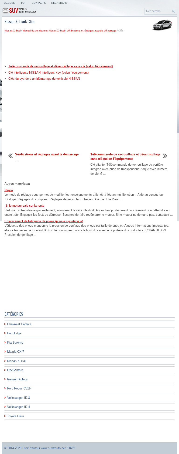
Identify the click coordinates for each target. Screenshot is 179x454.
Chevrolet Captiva (19, 324)
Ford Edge (14, 333)
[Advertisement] (89, 48)
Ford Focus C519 (19, 388)
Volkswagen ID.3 (18, 397)
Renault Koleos (17, 379)
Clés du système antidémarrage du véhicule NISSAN (44, 78)
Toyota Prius (15, 416)
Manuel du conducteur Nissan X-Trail (44, 30)
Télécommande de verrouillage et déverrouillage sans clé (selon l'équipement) (60, 66)
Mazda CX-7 (15, 351)
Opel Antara (15, 370)
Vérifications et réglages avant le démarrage (91, 30)
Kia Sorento (15, 342)
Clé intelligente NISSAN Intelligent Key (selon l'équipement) (48, 72)
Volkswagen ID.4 (18, 407)
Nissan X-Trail (12, 30)
